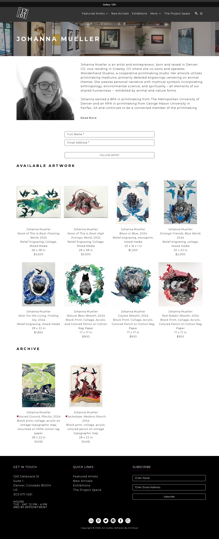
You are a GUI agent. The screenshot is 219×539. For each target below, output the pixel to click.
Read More (89, 117)
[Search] (196, 13)
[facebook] (120, 520)
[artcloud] (91, 520)
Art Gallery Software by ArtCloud (120, 528)
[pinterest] (98, 520)
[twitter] (105, 520)
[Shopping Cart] (201, 13)
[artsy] (128, 520)
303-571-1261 (22, 494)
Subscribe (169, 496)
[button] (95, 13)
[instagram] (113, 520)
